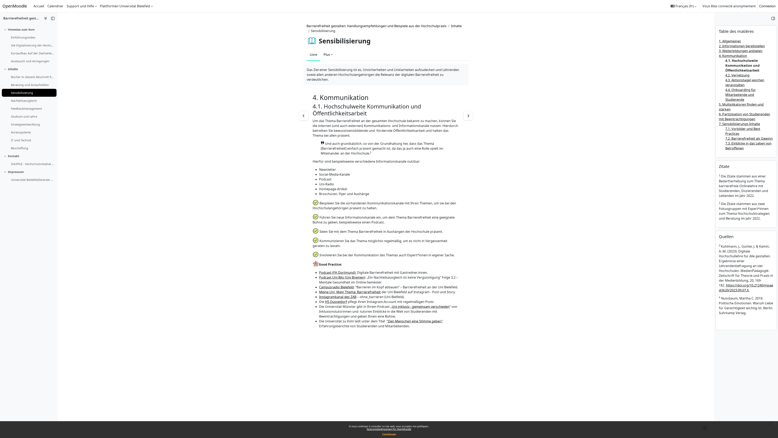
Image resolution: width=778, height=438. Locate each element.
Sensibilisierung (22, 93)
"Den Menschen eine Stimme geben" (415, 321)
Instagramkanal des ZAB (337, 297)
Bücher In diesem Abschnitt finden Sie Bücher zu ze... (33, 77)
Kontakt (13, 156)
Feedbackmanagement (26, 109)
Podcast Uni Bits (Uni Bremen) (342, 277)
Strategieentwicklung (25, 124)
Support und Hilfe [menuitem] (80, 6)
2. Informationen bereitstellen (742, 46)
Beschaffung (19, 148)
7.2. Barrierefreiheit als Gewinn (749, 138)
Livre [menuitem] (313, 54)
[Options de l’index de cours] (45, 18)
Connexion (767, 6)
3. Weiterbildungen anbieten (740, 51)
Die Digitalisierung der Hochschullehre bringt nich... (33, 45)
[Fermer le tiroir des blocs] (773, 18)
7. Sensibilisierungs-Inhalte (739, 124)
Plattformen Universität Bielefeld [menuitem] (125, 6)
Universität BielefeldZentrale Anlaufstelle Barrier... (33, 180)
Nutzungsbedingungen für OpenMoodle (389, 429)
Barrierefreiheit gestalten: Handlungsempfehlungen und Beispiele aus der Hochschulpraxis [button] (22, 18)
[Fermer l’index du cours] (53, 18)
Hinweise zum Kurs (21, 29)
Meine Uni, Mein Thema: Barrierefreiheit (350, 292)
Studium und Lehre (24, 116)
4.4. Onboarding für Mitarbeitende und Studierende (740, 95)
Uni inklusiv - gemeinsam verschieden (421, 306)
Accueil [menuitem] (38, 6)
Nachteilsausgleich (24, 101)
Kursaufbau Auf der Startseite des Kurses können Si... (33, 53)
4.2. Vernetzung (737, 75)
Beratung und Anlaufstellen (30, 85)
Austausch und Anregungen (30, 61)
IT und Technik (21, 140)
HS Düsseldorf (336, 302)
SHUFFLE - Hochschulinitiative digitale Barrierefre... (33, 164)
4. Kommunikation (733, 56)
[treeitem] (28, 45)
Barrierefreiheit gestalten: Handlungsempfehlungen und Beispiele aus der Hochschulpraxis (377, 26)
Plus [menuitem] (327, 54)
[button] (683, 6)
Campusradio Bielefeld (336, 287)
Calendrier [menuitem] (55, 6)
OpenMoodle (14, 6)
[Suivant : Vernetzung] (468, 115)
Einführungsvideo (23, 37)
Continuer (389, 434)
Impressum (16, 172)
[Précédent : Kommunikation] (304, 115)
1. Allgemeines (730, 41)
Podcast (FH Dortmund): (337, 272)
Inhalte (13, 69)
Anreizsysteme (21, 132)
